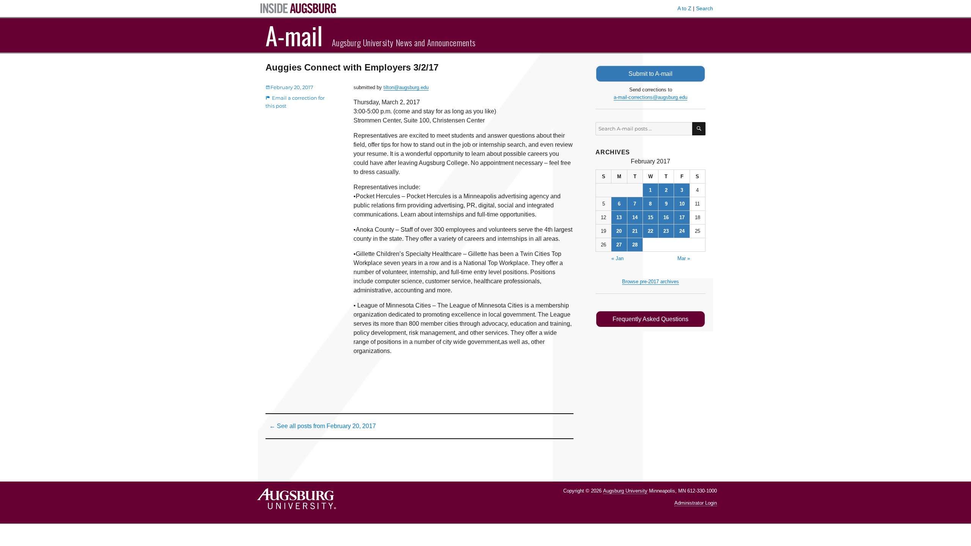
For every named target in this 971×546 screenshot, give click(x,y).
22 (650, 231)
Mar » (683, 258)
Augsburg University (625, 491)
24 (682, 231)
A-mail (294, 35)
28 (635, 245)
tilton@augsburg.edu (406, 87)
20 (619, 231)
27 (619, 245)
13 (619, 217)
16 (666, 217)
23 (666, 231)
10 (682, 204)
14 (635, 217)
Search (704, 8)
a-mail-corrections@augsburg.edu (650, 97)
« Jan (617, 258)
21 (635, 231)
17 (682, 217)
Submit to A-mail (650, 74)
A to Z (684, 8)
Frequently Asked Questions (650, 319)
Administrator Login (695, 503)
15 (650, 217)
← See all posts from (322, 426)
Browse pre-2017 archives (650, 281)
